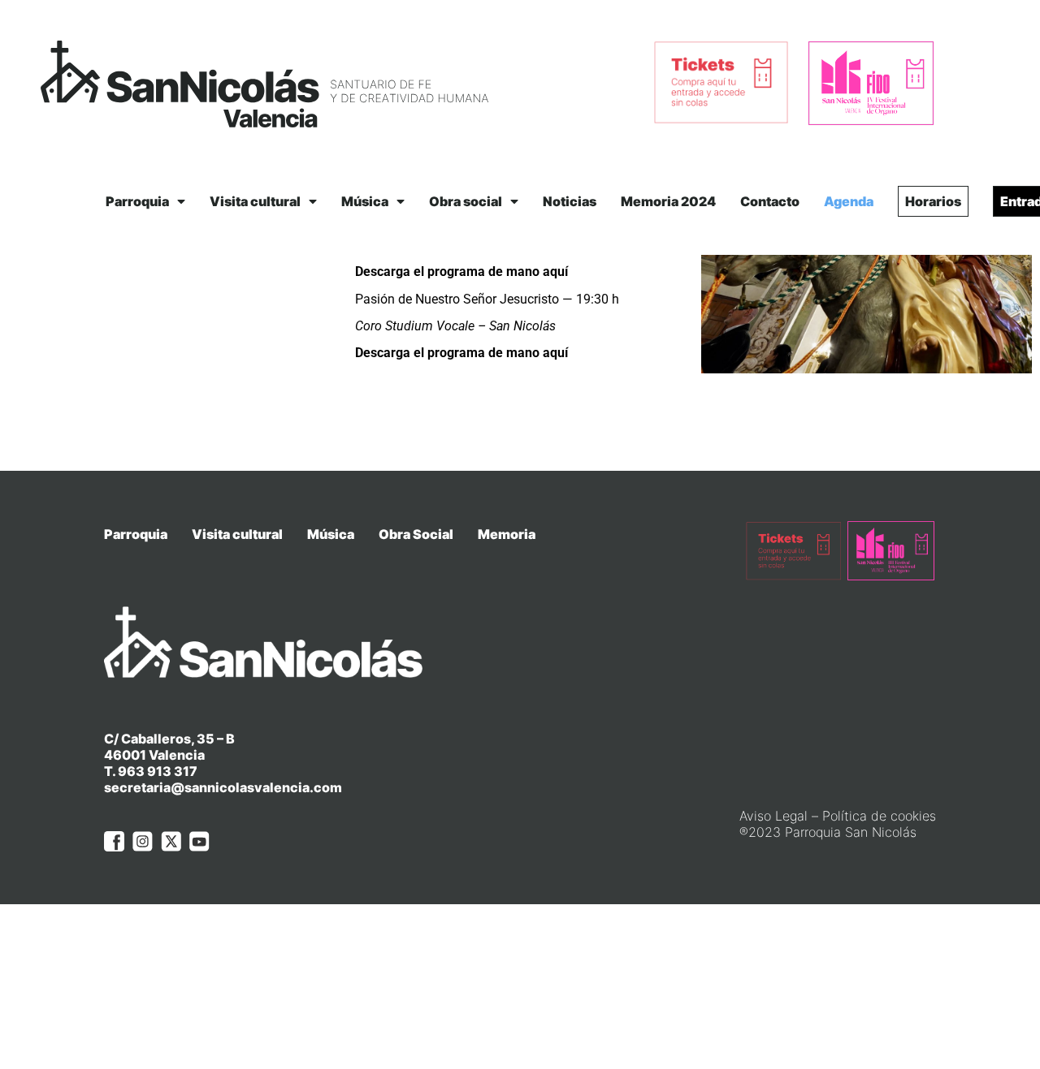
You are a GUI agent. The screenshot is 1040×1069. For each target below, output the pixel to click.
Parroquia (137, 201)
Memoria (506, 534)
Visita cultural (255, 201)
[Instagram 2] (142, 841)
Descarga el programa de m (436, 271)
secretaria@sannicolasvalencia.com (223, 787)
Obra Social (416, 534)
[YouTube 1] (199, 841)
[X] (171, 841)
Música (364, 201)
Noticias (569, 201)
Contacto (770, 201)
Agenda (848, 201)
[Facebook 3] (114, 841)
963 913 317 (157, 771)
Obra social (465, 201)
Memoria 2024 (668, 201)
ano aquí (543, 271)
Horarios (933, 201)
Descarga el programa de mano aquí (461, 352)
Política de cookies (879, 816)
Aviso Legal (773, 816)
